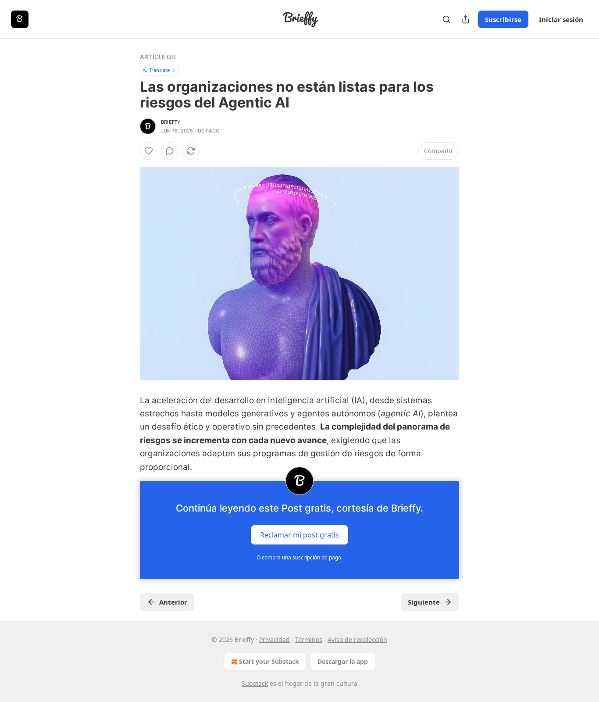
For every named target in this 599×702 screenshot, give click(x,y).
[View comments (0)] (169, 151)
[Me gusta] (148, 151)
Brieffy (171, 122)
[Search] (446, 19)
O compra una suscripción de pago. (299, 557)
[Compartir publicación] (465, 19)
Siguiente (424, 602)
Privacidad (274, 639)
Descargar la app (342, 661)
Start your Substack (269, 661)
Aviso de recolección (357, 639)
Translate (159, 70)
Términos (308, 639)
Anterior (173, 602)
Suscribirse (503, 19)
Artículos (158, 57)
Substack (255, 683)
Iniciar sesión (561, 19)
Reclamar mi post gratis (299, 534)
